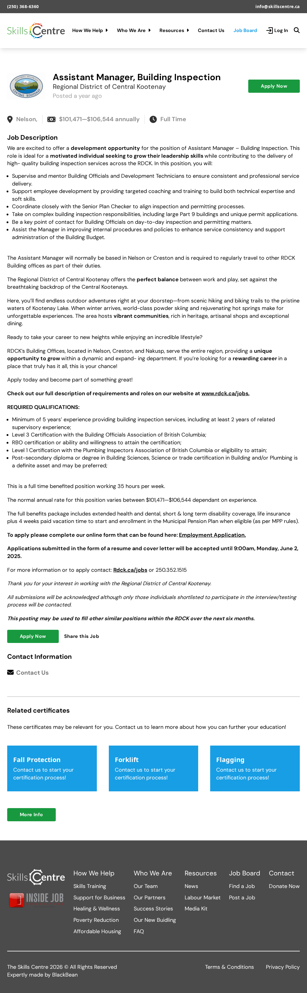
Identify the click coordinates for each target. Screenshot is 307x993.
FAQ (139, 931)
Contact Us (211, 30)
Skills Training (89, 886)
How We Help (87, 30)
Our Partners (149, 897)
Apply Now (274, 86)
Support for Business (99, 897)
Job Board (245, 30)
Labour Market (203, 897)
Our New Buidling (155, 920)
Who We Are (131, 30)
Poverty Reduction (96, 920)
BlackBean (65, 974)
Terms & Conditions (229, 967)
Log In (281, 30)
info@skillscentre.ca (277, 6)
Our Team (146, 886)
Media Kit (196, 908)
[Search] (297, 30)
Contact (281, 873)
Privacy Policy (283, 967)
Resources (171, 30)
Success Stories (153, 908)
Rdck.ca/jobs (130, 570)
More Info (31, 814)
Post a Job (242, 897)
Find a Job (242, 886)
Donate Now (284, 886)
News (191, 886)
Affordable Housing (97, 931)
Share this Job (81, 636)
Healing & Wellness (96, 908)
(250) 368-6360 (23, 6)
